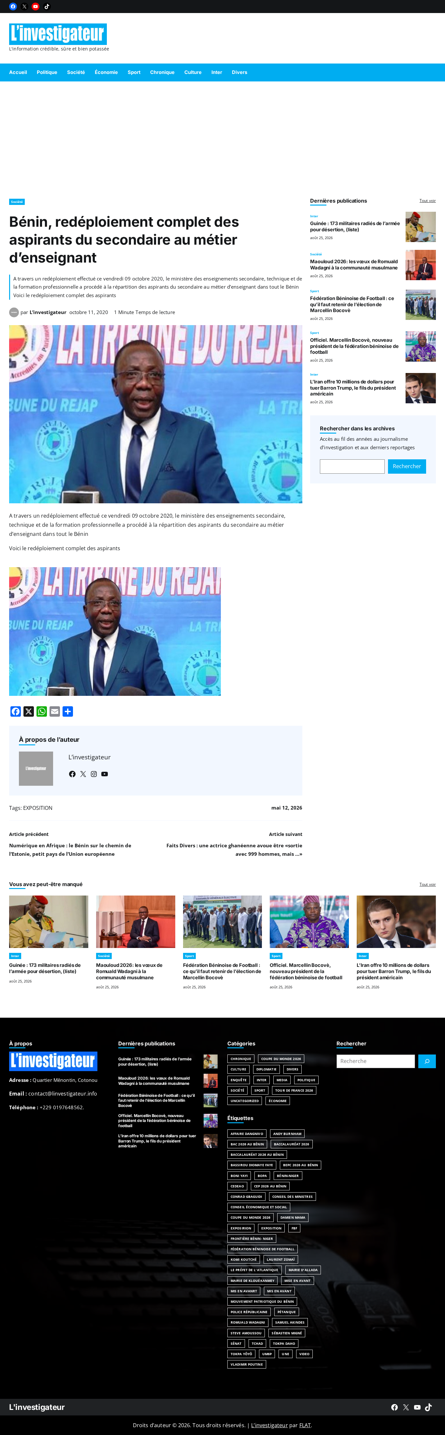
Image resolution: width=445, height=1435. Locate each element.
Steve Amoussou (246, 1333)
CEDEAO (237, 1186)
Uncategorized (245, 1100)
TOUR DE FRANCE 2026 (294, 1090)
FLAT (305, 1425)
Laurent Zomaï (280, 1259)
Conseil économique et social (259, 1207)
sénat (236, 1343)
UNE (285, 1354)
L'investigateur (37, 1407)
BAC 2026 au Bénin (247, 1144)
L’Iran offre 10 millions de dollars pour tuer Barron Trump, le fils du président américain (352, 388)
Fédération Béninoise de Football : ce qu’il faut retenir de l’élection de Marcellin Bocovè (352, 304)
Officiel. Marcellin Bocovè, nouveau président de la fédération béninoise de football (354, 346)
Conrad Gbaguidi (246, 1196)
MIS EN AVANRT (244, 1291)
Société (17, 201)
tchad (257, 1343)
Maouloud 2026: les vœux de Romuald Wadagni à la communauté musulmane (354, 265)
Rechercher (407, 466)
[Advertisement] (222, 136)
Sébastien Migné (287, 1333)
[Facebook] (13, 6)
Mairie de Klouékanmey (252, 1280)
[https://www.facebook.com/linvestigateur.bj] (394, 1407)
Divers (293, 1069)
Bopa (262, 1175)
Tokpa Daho (284, 1343)
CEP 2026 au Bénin (270, 1186)
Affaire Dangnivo (247, 1133)
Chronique (241, 1058)
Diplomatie (266, 1069)
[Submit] (427, 1061)
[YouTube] (35, 6)
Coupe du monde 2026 (250, 1217)
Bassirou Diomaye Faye (252, 1165)
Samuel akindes (290, 1322)
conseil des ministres (292, 1196)
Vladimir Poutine (247, 1364)
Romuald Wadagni (248, 1322)
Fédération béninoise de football (262, 1249)
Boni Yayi (239, 1175)
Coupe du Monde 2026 (281, 1058)
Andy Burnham (287, 1133)
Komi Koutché (244, 1259)
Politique (306, 1080)
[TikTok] (47, 6)
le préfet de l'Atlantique (255, 1270)
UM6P (267, 1354)
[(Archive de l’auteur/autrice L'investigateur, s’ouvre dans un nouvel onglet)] (14, 315)
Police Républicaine (249, 1312)
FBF (294, 1228)
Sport (314, 291)
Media (282, 1080)
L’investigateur (48, 312)
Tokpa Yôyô (241, 1354)
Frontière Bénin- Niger (252, 1238)
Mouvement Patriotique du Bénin (262, 1301)
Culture (238, 1069)
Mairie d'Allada (303, 1270)
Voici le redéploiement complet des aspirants (64, 548)
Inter (314, 216)
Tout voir (428, 200)
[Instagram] (94, 774)
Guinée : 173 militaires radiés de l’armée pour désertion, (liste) (355, 227)
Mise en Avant (297, 1280)
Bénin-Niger (288, 1175)
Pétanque (287, 1312)
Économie (278, 1100)
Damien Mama (292, 1217)
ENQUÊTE (239, 1080)
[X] (24, 6)
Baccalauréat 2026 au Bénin (257, 1154)
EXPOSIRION (241, 1228)
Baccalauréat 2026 (291, 1144)
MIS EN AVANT (279, 1291)
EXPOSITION (37, 807)
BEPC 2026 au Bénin (300, 1165)
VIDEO (304, 1354)
